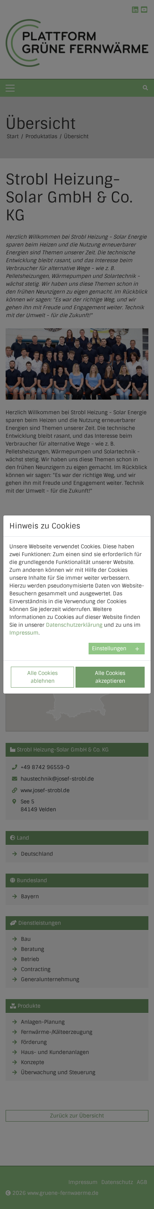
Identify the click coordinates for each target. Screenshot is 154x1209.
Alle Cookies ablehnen (42, 677)
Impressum (23, 632)
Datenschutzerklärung (74, 624)
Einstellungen (109, 648)
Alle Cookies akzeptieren (110, 677)
